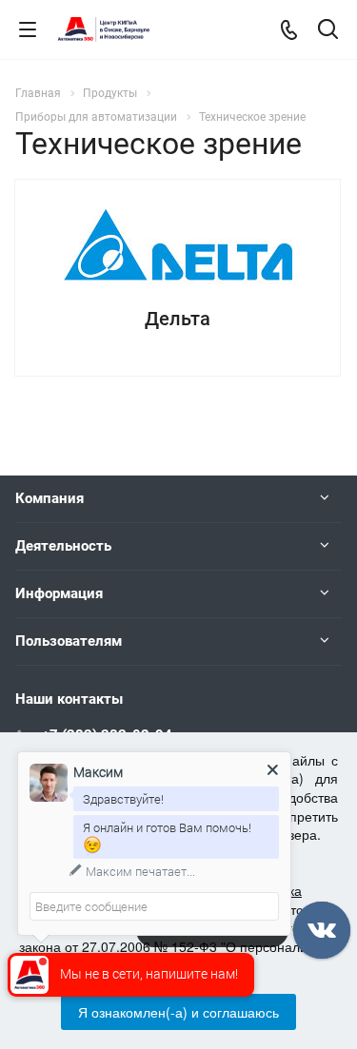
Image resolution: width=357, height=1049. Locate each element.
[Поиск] (328, 31)
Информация (59, 593)
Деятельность (63, 545)
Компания (49, 498)
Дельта (177, 318)
